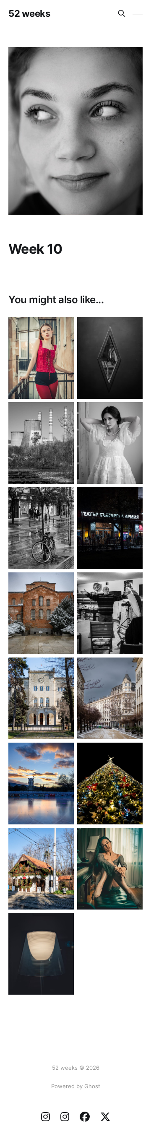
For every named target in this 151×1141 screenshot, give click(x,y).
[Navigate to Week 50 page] (41, 443)
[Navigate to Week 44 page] (41, 698)
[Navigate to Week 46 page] (41, 613)
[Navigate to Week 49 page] (110, 443)
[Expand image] (61, 386)
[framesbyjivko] (64, 1118)
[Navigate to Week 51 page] (110, 358)
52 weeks (29, 13)
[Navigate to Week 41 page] (110, 783)
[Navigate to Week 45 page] (110, 613)
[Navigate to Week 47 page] (110, 528)
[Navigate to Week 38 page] (41, 954)
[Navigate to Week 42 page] (41, 783)
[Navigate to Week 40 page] (41, 869)
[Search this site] (121, 13)
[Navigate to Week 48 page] (41, 528)
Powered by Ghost (75, 1086)
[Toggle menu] (137, 13)
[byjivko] (105, 1118)
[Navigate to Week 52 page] (41, 358)
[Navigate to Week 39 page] (110, 869)
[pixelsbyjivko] (45, 1118)
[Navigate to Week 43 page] (110, 698)
